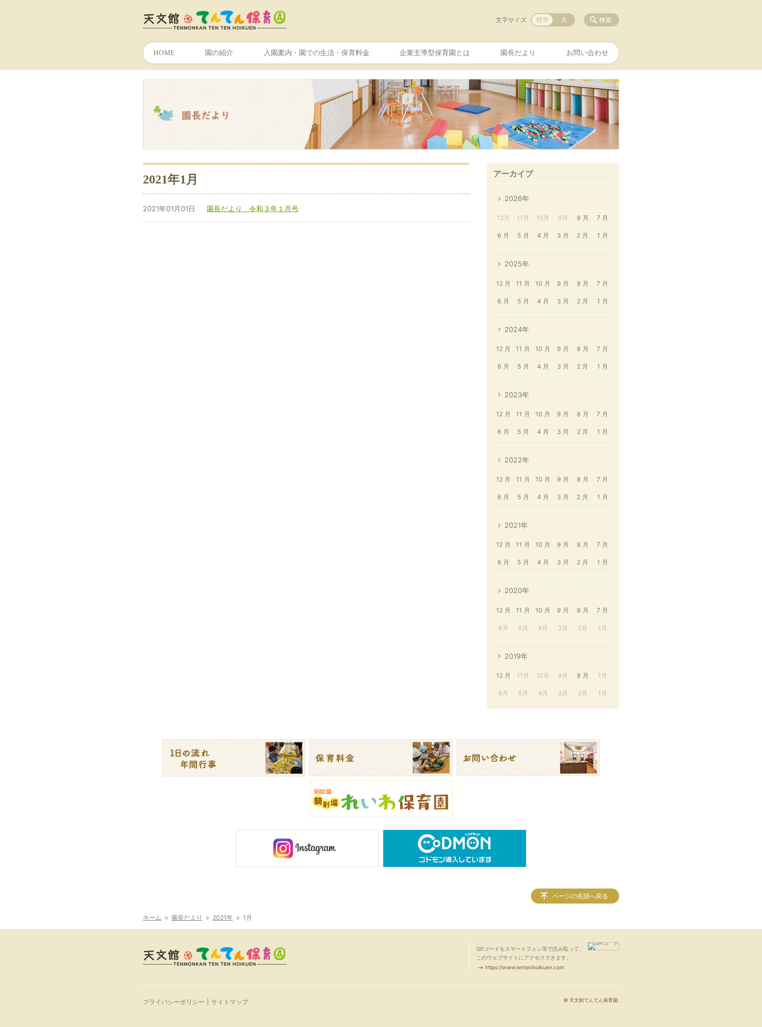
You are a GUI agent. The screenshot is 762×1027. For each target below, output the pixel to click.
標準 (542, 19)
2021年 (516, 525)
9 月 (563, 283)
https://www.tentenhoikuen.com (524, 967)
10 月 (542, 283)
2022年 (516, 460)
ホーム (152, 917)
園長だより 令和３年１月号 (253, 208)
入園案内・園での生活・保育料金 (317, 52)
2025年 (516, 263)
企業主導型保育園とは (435, 52)
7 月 (602, 217)
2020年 (516, 590)
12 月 (503, 283)
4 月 (543, 235)
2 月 (582, 235)
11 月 (523, 283)
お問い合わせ (587, 52)
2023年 (516, 394)
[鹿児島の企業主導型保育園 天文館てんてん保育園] (215, 19)
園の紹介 (219, 52)
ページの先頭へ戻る (580, 896)
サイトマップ (229, 1001)
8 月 (583, 217)
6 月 (503, 235)
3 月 (563, 235)
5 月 (523, 235)
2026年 (516, 198)
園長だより (518, 52)
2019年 (516, 656)
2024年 (516, 329)
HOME (164, 52)
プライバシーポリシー (174, 1001)
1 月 (602, 235)
